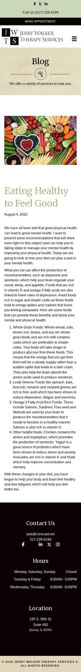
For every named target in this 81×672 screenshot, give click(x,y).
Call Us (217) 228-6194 (41, 12)
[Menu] (74, 38)
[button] (40, 21)
